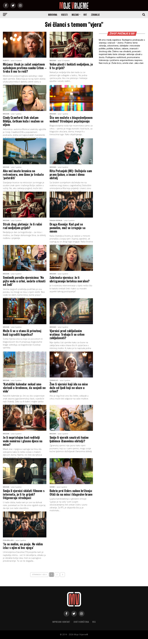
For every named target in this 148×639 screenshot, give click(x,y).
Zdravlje (95, 14)
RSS (94, 621)
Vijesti (64, 14)
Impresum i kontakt (61, 621)
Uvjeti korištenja (81, 621)
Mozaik (75, 14)
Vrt (85, 14)
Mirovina (52, 14)
